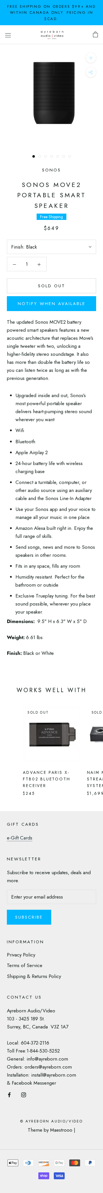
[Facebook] (9, 1094)
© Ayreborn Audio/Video (51, 1121)
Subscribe (29, 917)
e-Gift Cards (19, 837)
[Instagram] (23, 1094)
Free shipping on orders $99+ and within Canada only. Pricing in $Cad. (51, 13)
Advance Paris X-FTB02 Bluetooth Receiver (46, 779)
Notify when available (52, 303)
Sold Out (51, 286)
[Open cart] (95, 35)
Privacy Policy (21, 954)
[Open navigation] (8, 34)
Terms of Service (24, 965)
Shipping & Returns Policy (34, 976)
